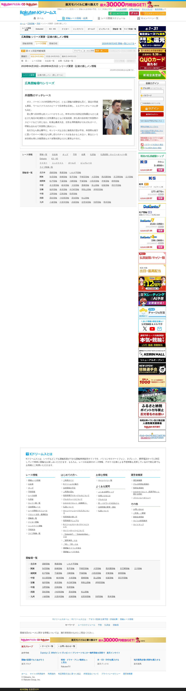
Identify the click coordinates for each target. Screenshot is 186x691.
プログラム (78, 51)
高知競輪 (75, 198)
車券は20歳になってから (149, 126)
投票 (136, 13)
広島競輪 (30, 24)
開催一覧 (43, 154)
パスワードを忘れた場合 (153, 145)
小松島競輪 (64, 198)
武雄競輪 (75, 202)
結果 (83, 154)
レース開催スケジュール (37, 511)
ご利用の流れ (68, 492)
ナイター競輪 (33, 522)
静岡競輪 (115, 181)
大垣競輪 (75, 185)
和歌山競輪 (86, 189)
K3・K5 (54, 159)
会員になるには (104, 496)
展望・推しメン (101, 51)
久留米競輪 (64, 202)
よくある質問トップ (106, 492)
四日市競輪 (116, 185)
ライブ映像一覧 (46, 167)
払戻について (68, 507)
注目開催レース (34, 507)
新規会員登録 (152, 74)
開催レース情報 (34, 480)
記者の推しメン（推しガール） (51, 75)
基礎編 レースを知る (71, 552)
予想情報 (31, 492)
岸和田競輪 (98, 189)
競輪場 (116, 625)
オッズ (65, 154)
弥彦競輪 (53, 177)
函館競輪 (53, 172)
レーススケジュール (86, 625)
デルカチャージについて (72, 499)
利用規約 (51, 674)
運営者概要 (137, 480)
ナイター (43, 163)
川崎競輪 (73, 181)
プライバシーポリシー (142, 498)
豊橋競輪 (85, 185)
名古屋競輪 (54, 185)
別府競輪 (97, 202)
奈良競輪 (63, 189)
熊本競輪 (107, 202)
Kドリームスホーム (61, 619)
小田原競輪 (94, 181)
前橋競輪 (63, 177)
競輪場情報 (28, 43)
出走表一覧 (49, 61)
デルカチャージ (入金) (154, 13)
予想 (38, 24)
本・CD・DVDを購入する (108, 660)
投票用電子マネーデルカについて (76, 495)
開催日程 (53, 43)
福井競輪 (53, 189)
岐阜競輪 (65, 185)
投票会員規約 (138, 488)
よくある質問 (121, 9)
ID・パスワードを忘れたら (108, 503)
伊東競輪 (105, 181)
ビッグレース (86, 163)
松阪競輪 (105, 185)
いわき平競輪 (75, 172)
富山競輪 (95, 185)
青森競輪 (63, 172)
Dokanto (43, 159)
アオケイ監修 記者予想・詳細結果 (103, 619)
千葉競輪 (63, 181)
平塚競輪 (83, 181)
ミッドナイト (57, 163)
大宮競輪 (95, 177)
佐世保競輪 (86, 202)
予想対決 (31, 530)
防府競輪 (73, 194)
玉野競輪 (53, 194)
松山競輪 (85, 198)
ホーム (22, 24)
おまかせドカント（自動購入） (75, 503)
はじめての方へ (120, 13)
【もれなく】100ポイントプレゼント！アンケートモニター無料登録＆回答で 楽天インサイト (80, 653)
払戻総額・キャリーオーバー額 (114, 154)
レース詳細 (36, 61)
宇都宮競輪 (84, 177)
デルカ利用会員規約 (141, 484)
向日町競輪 (74, 189)
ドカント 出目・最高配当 (38, 514)
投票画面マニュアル (71, 521)
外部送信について (91, 674)
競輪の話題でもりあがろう (33, 660)
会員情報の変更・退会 (107, 507)
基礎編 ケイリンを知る (72, 548)
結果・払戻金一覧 (65, 61)
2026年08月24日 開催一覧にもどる (118, 43)
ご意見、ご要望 (139, 513)
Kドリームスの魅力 (70, 484)
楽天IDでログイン (152, 114)
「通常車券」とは (70, 540)
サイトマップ (147, 9)
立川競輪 (129, 177)
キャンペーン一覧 (105, 480)
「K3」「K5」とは (70, 544)
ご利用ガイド (68, 480)
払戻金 (93, 154)
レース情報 (41, 43)
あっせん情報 (89, 51)
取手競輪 (73, 177)
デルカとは (102, 499)
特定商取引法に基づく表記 (69, 674)
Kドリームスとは (79, 619)
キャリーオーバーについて (73, 530)
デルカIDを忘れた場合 (152, 148)
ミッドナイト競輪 (35, 526)
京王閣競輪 (118, 177)
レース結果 (32, 495)
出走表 (55, 154)
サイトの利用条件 (140, 521)
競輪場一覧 (32, 518)
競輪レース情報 (126, 619)
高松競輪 (53, 198)
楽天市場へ (159, 9)
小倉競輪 (53, 202)
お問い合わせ (134, 9)
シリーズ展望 (28, 75)
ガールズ (72, 163)
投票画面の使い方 (70, 517)
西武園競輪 (106, 177)
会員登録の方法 (69, 488)
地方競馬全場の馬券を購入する (147, 660)
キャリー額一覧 (34, 503)
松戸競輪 (53, 181)
